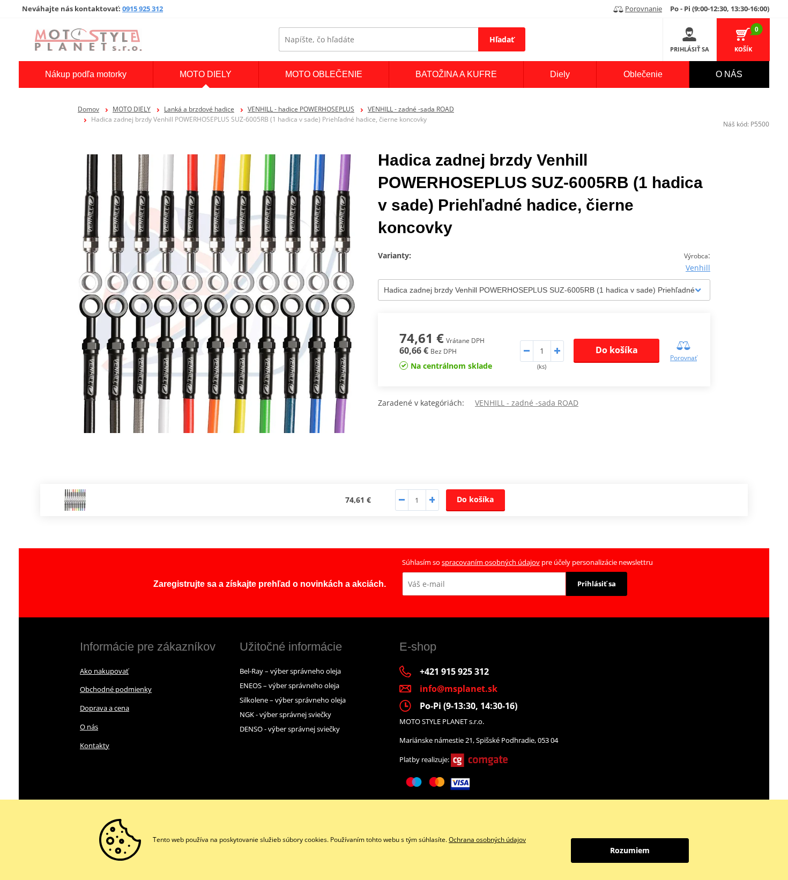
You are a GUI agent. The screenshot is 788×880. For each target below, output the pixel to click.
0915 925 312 (142, 8)
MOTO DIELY (132, 109)
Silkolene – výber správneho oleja (293, 700)
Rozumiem (630, 850)
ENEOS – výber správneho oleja (289, 685)
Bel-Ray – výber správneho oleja (290, 671)
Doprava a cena (104, 708)
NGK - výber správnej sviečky (285, 714)
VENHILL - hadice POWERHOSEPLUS (301, 109)
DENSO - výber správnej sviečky (290, 729)
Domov (88, 109)
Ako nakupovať (104, 671)
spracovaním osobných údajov (491, 562)
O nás (89, 727)
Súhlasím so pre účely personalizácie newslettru (527, 562)
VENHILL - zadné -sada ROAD (411, 109)
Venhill (698, 268)
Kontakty (94, 745)
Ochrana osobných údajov (487, 839)
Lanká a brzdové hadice (199, 109)
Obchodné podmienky (116, 689)
